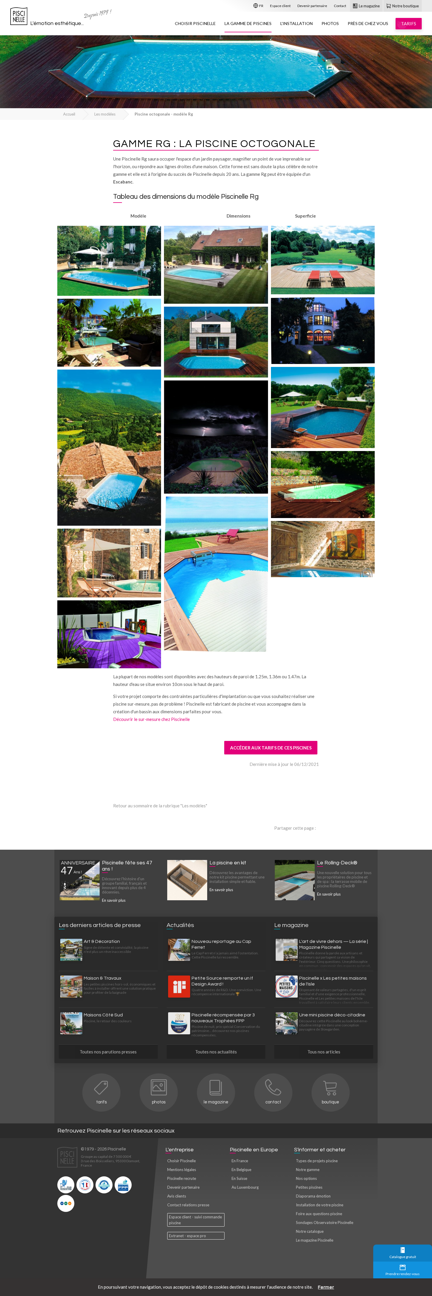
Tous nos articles (323, 1051)
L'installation (296, 23)
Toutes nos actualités (216, 1051)
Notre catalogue (310, 1231)
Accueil (69, 114)
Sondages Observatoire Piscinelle (324, 1222)
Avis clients (176, 1196)
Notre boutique (405, 6)
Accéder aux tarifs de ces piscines (271, 747)
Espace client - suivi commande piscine (195, 1220)
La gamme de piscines (248, 23)
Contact (340, 6)
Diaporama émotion (313, 1196)
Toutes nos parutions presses (108, 1051)
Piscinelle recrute (181, 1178)
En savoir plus (113, 900)
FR (261, 6)
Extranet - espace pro (187, 1235)
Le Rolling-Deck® (337, 863)
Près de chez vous (368, 23)
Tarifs (101, 1102)
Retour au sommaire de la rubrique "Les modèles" (160, 805)
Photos (330, 23)
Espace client (280, 6)
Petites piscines (309, 1187)
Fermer (326, 1287)
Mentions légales (181, 1169)
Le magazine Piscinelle (314, 1240)
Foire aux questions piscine (319, 1213)
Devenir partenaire (312, 6)
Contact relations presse (188, 1205)
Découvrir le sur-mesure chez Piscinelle (151, 719)
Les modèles (104, 114)
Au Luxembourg (245, 1187)
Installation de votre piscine (319, 1205)
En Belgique (241, 1169)
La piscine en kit (228, 863)
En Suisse (239, 1178)
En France (240, 1160)
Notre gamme (307, 1169)
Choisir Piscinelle (195, 23)
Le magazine (369, 6)
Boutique (330, 1102)
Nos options (306, 1178)
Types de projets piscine (317, 1160)
